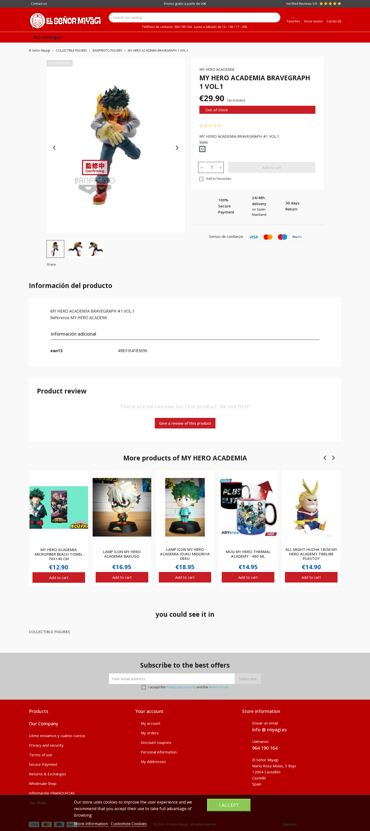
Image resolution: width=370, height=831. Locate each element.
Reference (59, 317)
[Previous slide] (55, 148)
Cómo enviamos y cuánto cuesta (57, 735)
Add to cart (272, 167)
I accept (229, 805)
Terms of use (40, 754)
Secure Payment (43, 764)
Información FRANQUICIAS (52, 793)
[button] (55, 249)
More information (91, 823)
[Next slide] (177, 148)
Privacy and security (181, 687)
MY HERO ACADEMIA (216, 69)
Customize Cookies (129, 823)
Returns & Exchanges (47, 773)
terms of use (218, 687)
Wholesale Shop (42, 783)
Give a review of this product (185, 423)
